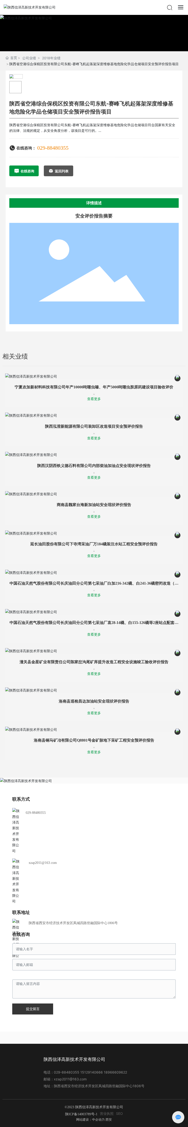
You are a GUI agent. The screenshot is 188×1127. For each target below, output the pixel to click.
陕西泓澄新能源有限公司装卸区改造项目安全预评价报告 (94, 426)
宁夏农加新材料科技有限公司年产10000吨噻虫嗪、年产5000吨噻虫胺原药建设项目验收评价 (94, 387)
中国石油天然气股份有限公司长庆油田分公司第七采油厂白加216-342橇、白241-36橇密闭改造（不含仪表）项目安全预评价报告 (94, 585)
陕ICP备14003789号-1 (81, 1114)
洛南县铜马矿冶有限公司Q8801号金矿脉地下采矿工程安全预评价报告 (94, 740)
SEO (119, 1113)
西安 (109, 1119)
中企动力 (98, 1119)
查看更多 (94, 399)
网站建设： (84, 1119)
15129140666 (91, 1072)
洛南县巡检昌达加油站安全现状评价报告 (94, 701)
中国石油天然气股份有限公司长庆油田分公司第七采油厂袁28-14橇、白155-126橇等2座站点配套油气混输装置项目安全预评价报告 (94, 624)
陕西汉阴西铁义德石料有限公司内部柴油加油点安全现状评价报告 (94, 466)
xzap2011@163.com (43, 863)
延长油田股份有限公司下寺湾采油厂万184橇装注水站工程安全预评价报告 (94, 544)
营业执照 (107, 1113)
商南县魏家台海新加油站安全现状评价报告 (94, 505)
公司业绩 (29, 58)
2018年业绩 (51, 58)
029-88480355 (53, 148)
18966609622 (115, 1072)
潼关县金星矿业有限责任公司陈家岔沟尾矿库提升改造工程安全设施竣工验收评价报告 (94, 662)
